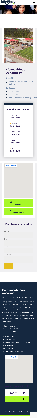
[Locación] (17, 202)
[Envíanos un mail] (17, 210)
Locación (17, 204)
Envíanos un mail (18, 212)
